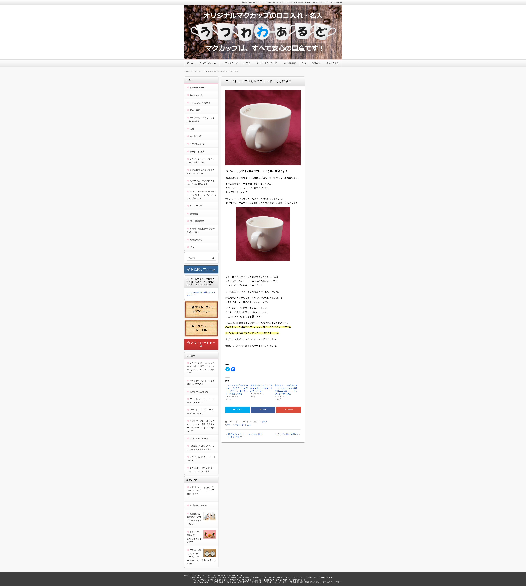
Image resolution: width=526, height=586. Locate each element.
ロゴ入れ (248, 425)
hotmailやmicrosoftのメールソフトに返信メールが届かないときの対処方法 (201, 195)
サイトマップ (287, 2)
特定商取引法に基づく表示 (254, 2)
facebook (318, 2)
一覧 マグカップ (230, 63)
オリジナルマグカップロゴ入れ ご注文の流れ (209, 580)
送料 (192, 129)
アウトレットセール (203, 344)
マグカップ (239, 425)
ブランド (230, 425)
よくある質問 (332, 63)
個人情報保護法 (197, 221)
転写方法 (316, 63)
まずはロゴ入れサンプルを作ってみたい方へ (246, 580)
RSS (340, 2)
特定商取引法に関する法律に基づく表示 (304, 582)
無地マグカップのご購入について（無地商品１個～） (286, 580)
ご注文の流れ (290, 63)
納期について (196, 240)
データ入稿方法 (197, 151)
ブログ (264, 422)
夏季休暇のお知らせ (199, 391)
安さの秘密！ (196, 110)
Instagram (299, 2)
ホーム (190, 63)
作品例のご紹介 (197, 144)
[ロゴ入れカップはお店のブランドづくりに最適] (263, 128)
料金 (304, 63)
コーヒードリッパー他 (267, 63)
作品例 (247, 63)
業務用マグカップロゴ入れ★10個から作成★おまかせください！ (261, 388)
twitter (309, 2)
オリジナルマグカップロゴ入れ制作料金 (267, 578)
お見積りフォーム (208, 63)
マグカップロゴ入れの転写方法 (286, 434)
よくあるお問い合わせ (200, 103)
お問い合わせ (273, 2)
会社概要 (194, 213)
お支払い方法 (196, 136)
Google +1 (331, 2)
